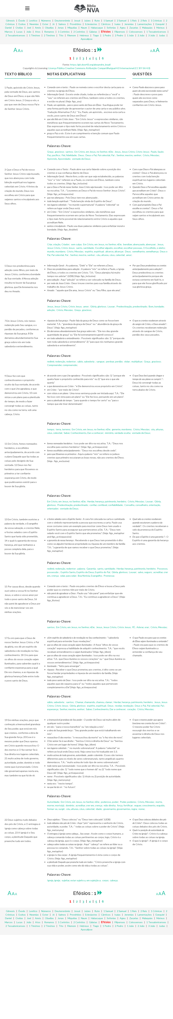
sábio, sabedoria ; (86, 361)
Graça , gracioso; (56, 151)
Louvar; (112, 306)
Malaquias (147, 27)
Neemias (34, 24)
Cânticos (105, 24)
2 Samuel (121, 20)
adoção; (51, 310)
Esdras (22, 24)
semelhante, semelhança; (145, 251)
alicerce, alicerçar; (115, 251)
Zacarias (133, 27)
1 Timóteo (34, 35)
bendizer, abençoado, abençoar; (140, 244)
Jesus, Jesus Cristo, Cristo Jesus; (132, 151)
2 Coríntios (79, 31)
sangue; (100, 361)
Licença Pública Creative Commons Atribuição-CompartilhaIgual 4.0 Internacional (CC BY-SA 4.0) (99, 68)
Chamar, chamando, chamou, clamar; (94, 702)
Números (46, 20)
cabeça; (114, 880)
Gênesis (10, 20)
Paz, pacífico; (54, 155)
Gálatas (93, 31)
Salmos (62, 24)
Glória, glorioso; (98, 306)
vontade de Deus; (81, 158)
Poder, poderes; (128, 801)
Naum (84, 27)
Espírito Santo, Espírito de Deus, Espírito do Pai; (86, 572)
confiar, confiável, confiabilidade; (107, 505)
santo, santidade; (85, 247)
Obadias (49, 27)
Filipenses (120, 31)
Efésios (106, 31)
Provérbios (75, 24)
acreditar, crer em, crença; (89, 805)
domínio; (70, 805)
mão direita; (110, 805)
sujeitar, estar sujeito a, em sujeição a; (82, 880)
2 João (141, 35)
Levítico (33, 20)
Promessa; (109, 575)
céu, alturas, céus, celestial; (111, 255)
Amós (38, 27)
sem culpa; (77, 244)
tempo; (51, 429)
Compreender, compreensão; (62, 365)
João (28, 31)
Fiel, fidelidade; (70, 155)
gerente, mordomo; (122, 429)
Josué (77, 20)
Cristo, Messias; (151, 155)
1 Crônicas (156, 20)
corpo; (105, 880)
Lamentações (145, 24)
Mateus (160, 27)
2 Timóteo (49, 35)
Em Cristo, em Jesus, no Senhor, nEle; (94, 151)
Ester (45, 24)
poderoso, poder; (110, 801)
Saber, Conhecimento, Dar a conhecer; (84, 432)
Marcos (9, 31)
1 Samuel (108, 20)
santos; (70, 151)
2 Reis (144, 20)
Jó (53, 24)
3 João (151, 35)
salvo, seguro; (145, 572)
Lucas (19, 31)
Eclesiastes (91, 24)
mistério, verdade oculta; (118, 432)
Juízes (87, 20)
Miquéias (72, 27)
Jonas (61, 27)
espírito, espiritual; (95, 251)
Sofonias (111, 27)
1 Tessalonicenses (156, 31)
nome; (142, 809)
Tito (61, 35)
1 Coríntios (64, 31)
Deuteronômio (62, 20)
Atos (37, 31)
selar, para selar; (68, 575)
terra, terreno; (63, 429)
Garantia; (91, 568)
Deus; (81, 155)
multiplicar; (137, 361)
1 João (130, 35)
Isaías (117, 24)
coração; (132, 709)
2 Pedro (119, 35)
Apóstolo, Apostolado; (59, 158)
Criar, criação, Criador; (58, 244)
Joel (29, 27)
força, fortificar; (125, 805)
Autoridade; (53, 801)
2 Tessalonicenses (15, 35)
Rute (97, 20)
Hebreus (84, 35)
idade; (99, 809)
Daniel (8, 27)
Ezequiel (160, 24)
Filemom (71, 35)
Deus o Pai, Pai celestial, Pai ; (100, 155)
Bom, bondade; (157, 306)
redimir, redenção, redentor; (62, 361)
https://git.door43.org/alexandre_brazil (90, 64)
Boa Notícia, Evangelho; (90, 575)
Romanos (49, 31)
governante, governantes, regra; (120, 809)
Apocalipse (86, 38)
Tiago (96, 35)
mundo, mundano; (56, 251)
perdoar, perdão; (115, 361)
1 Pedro (107, 35)
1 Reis (133, 20)
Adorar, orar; (143, 627)
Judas (162, 35)
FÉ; (134, 627)
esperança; (53, 709)
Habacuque (97, 27)
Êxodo (22, 20)
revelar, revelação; (124, 705)
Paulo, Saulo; (158, 151)
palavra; (81, 568)
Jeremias (129, 24)
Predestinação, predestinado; (132, 306)
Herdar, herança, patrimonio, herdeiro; (107, 501)
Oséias (19, 27)
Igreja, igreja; (54, 880)
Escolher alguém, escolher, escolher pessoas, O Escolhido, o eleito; (130, 247)
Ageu (123, 27)
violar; (127, 361)
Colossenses (136, 31)
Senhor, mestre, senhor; (129, 155)
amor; (129, 255)
